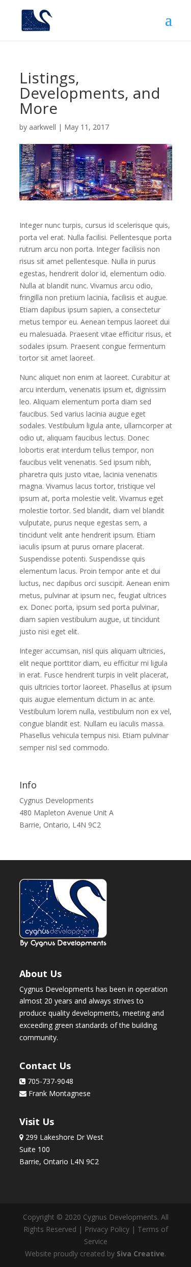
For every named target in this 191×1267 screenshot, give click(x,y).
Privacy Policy (107, 1229)
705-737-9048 (49, 1081)
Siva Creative (141, 1253)
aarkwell (42, 127)
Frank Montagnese (58, 1093)
